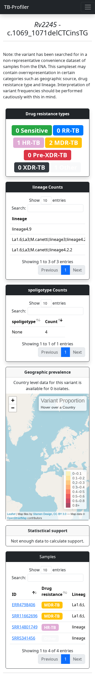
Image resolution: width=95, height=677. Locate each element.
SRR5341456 (23, 638)
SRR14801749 (24, 627)
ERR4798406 (23, 604)
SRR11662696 (24, 616)
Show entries (47, 200)
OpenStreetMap (17, 518)
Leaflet (11, 514)
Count (51, 321)
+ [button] (12, 400)
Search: (19, 208)
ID (14, 594)
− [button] (12, 408)
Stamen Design (42, 514)
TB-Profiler (16, 7)
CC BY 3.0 (59, 514)
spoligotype (23, 321)
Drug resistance (52, 591)
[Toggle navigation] (88, 7)
